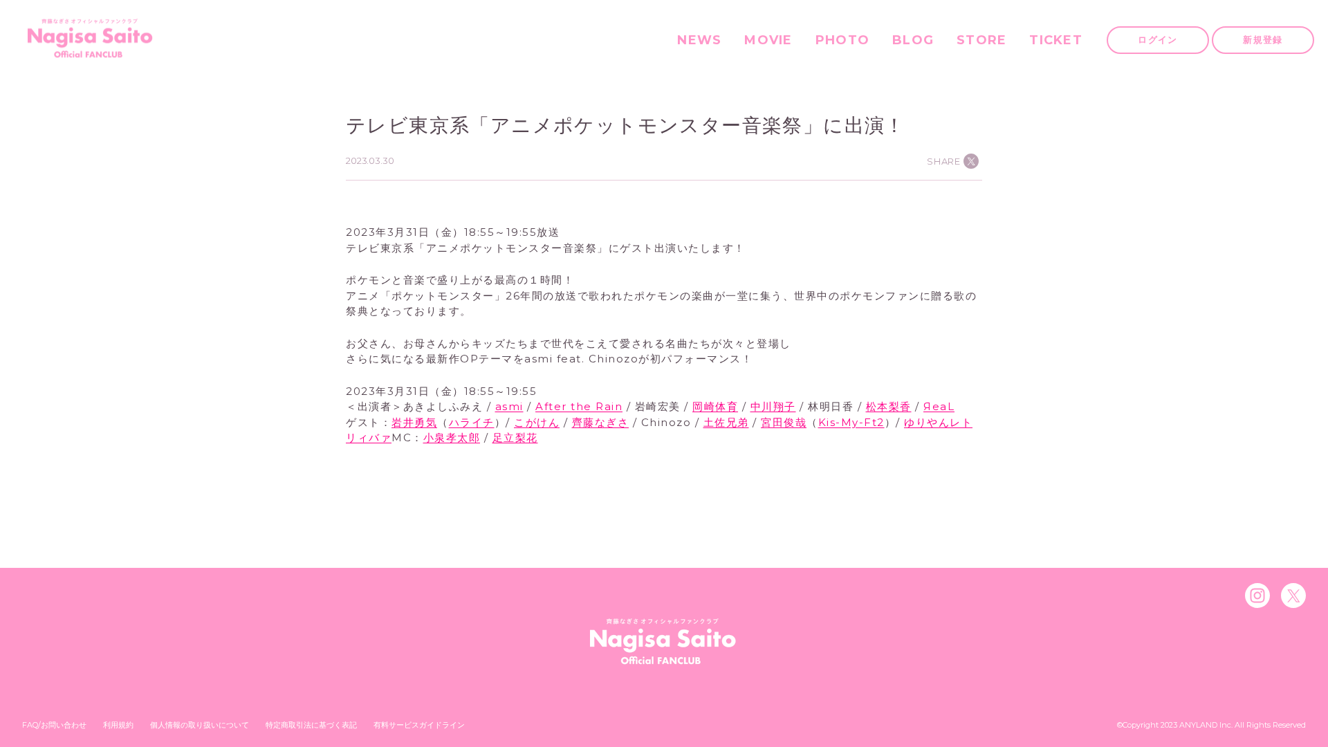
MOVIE (768, 40)
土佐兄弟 (726, 422)
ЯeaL (938, 406)
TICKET (1055, 40)
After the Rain (578, 406)
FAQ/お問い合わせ (54, 725)
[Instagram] (1257, 595)
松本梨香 (889, 406)
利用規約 (118, 725)
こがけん (537, 422)
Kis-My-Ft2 (851, 422)
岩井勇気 (414, 422)
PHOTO (842, 40)
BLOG (913, 40)
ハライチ (472, 422)
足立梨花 (515, 437)
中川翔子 (773, 406)
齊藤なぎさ (600, 422)
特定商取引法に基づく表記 (311, 725)
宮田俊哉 (783, 422)
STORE (981, 40)
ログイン (1157, 39)
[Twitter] (1293, 595)
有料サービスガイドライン (419, 725)
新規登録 (1262, 39)
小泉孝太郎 (452, 437)
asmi (509, 406)
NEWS (699, 40)
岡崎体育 (715, 406)
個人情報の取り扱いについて (199, 725)
